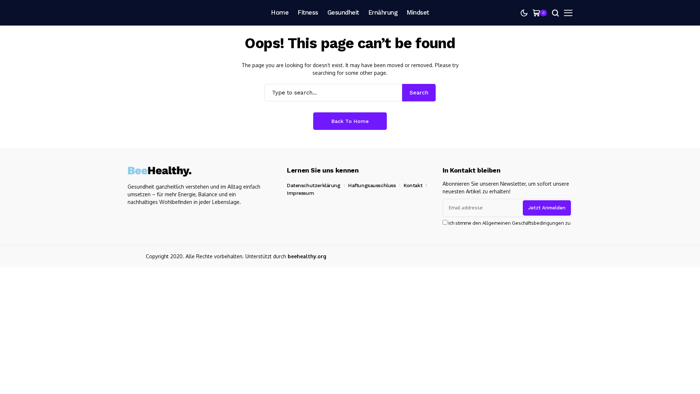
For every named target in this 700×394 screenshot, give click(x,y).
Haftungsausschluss (372, 185)
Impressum (300, 193)
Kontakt (413, 185)
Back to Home (350, 121)
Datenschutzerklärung (314, 185)
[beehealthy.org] (160, 12)
